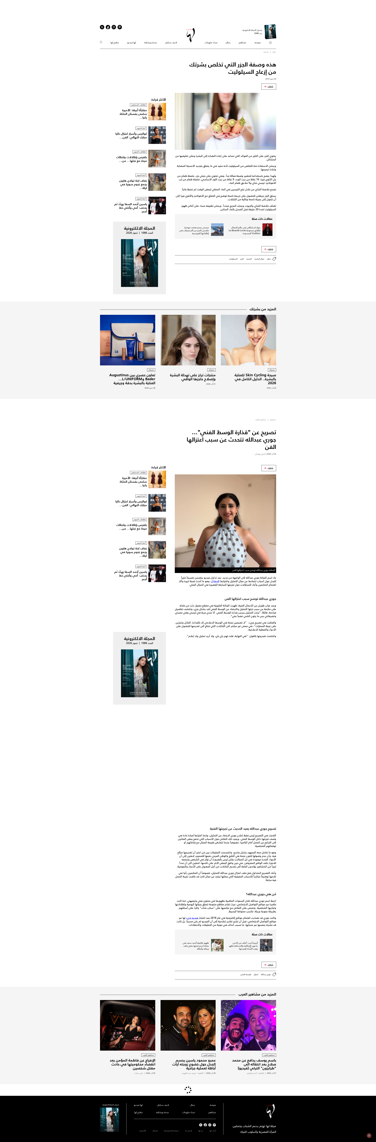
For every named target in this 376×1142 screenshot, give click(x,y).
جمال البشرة (259, 258)
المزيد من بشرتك (263, 309)
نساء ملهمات (211, 42)
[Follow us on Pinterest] (120, 27)
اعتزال (256, 974)
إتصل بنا (188, 1130)
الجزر (242, 258)
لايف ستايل (171, 42)
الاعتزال (215, 581)
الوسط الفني (245, 974)
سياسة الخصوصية (171, 1130)
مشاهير (242, 42)
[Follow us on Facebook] (205, 1124)
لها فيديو (131, 42)
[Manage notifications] (369, 1135)
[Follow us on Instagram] (114, 27)
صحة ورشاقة (150, 42)
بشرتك (266, 51)
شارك (270, 86)
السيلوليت (233, 258)
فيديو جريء (192, 918)
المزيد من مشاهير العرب (257, 994)
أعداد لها (213, 1130)
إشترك (155, 1130)
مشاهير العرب (260, 419)
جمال (228, 42)
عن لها (200, 1130)
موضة (258, 42)
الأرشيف (142, 1130)
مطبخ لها (114, 42)
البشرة (249, 258)
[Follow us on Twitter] (102, 27)
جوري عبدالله (266, 974)
